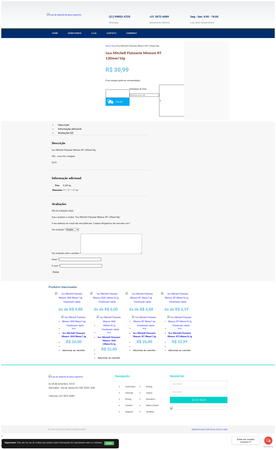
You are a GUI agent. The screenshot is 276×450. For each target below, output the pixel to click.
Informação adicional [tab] (69, 129)
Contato (111, 33)
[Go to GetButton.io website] (268, 447)
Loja (94, 33)
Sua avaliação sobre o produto (66, 253)
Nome (55, 259)
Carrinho (131, 33)
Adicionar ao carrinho (74, 350)
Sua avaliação (59, 229)
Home (55, 33)
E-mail (56, 266)
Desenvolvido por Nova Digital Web (209, 429)
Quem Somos (74, 33)
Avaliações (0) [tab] (65, 133)
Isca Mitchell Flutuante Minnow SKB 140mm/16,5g (109, 340)
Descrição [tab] (63, 125)
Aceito (109, 443)
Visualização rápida (71, 302)
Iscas (114, 46)
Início (108, 46)
